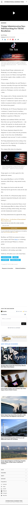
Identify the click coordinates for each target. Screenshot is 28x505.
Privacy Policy (15, 232)
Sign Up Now (7, 338)
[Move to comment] (18, 39)
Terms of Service (7, 232)
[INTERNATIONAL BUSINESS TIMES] (14, 2)
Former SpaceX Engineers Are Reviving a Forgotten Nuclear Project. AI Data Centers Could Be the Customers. (13, 462)
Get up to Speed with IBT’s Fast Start (19, 336)
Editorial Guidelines (20, 268)
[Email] (15, 39)
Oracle (16, 239)
